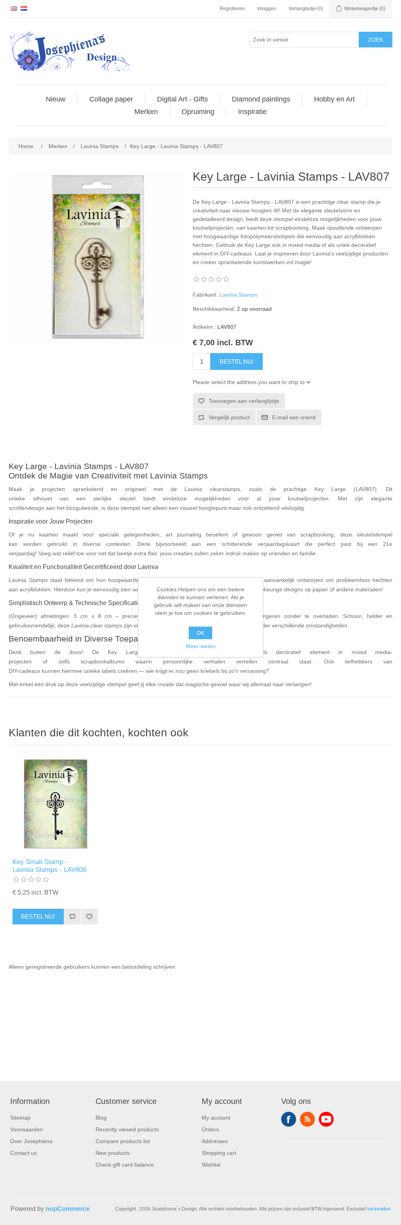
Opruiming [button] (198, 112)
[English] (13, 8)
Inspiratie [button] (252, 112)
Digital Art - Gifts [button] (182, 99)
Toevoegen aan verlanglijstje (244, 401)
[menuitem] (56, 99)
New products (113, 1153)
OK (200, 633)
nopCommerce (67, 1208)
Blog (101, 1117)
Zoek (375, 39)
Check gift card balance (125, 1165)
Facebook (288, 1119)
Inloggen (266, 8)
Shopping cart (219, 1153)
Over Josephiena (31, 1141)
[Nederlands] (24, 8)
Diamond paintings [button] (261, 99)
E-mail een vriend (294, 417)
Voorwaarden (26, 1129)
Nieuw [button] (55, 99)
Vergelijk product (229, 417)
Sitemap (20, 1117)
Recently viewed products (127, 1129)
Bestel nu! (236, 361)
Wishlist (211, 1165)
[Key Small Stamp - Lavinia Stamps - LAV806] (55, 803)
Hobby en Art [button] (334, 99)
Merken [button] (146, 112)
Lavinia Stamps (238, 295)
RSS (307, 1119)
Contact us (23, 1153)
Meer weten (200, 646)
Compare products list (123, 1141)
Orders (210, 1129)
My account (216, 1117)
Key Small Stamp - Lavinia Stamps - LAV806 (49, 865)
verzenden (378, 1209)
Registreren (232, 8)
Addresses (215, 1141)
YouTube (326, 1119)
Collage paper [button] (111, 99)
